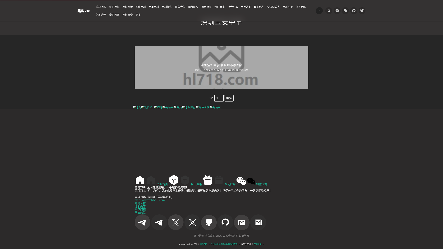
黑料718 (84, 11)
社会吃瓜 (233, 6)
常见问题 (114, 14)
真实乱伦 (259, 6)
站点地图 (244, 235)
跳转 (229, 98)
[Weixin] (345, 10)
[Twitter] (362, 10)
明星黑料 (154, 6)
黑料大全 (127, 14)
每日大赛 (219, 6)
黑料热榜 (127, 6)
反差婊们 (246, 6)
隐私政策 (210, 235)
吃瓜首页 (101, 6)
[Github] (353, 10)
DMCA (219, 235)
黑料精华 (167, 6)
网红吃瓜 (193, 6)
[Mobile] (328, 10)
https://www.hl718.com (150, 200)
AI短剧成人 (273, 6)
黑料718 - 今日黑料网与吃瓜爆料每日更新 (219, 244)
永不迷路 (300, 6)
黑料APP (288, 6)
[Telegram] (337, 10)
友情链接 (257, 244)
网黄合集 (180, 6)
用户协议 (199, 235)
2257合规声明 (230, 235)
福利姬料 (206, 6)
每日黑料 (114, 6)
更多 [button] (138, 14)
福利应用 (101, 14)
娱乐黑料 (140, 6)
